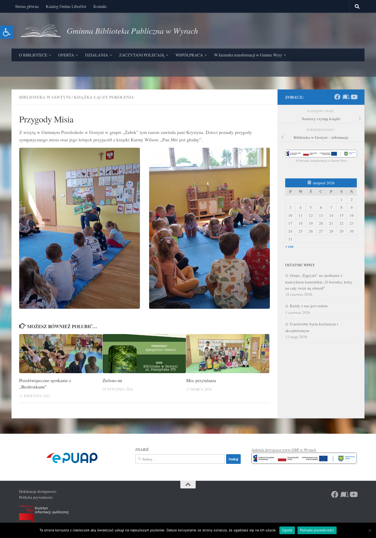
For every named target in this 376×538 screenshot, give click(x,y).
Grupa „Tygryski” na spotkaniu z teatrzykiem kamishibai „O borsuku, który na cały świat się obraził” (318, 282)
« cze (289, 246)
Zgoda (287, 530)
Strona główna (27, 6)
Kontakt (99, 6)
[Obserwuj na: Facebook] (337, 97)
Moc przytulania (201, 380)
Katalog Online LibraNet (66, 6)
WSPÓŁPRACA (189, 55)
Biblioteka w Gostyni (45, 97)
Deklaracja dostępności (37, 491)
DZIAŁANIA (96, 55)
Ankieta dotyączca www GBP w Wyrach (283, 449)
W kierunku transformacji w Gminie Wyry (248, 55)
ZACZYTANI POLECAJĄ (141, 55)
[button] (6, 32)
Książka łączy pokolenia (104, 97)
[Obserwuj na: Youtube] (354, 97)
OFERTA (66, 55)
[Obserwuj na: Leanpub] (345, 97)
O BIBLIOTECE (33, 55)
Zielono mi (112, 380)
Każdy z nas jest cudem (309, 305)
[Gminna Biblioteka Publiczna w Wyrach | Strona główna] (40, 30)
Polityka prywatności (36, 497)
